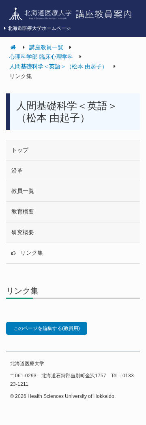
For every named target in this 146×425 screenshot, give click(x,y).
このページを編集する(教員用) (46, 328)
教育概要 (22, 211)
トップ (19, 150)
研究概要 (22, 232)
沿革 (17, 170)
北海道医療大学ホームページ (39, 28)
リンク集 (31, 253)
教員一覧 (22, 191)
